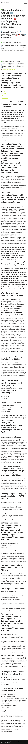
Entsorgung (4, 95)
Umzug (3, 91)
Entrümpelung (5, 98)
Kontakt (8, 742)
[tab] (14, 53)
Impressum (19, 741)
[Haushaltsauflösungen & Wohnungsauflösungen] (5, 2)
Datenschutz (3, 742)
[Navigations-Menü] (25, 2)
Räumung (4, 93)
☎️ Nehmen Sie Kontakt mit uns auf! (9, 69)
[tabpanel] (14, 65)
